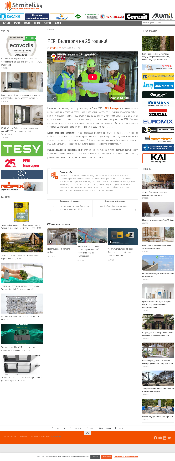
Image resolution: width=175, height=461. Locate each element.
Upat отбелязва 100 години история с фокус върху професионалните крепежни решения (156, 304)
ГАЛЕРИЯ (47, 23)
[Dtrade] (158, 133)
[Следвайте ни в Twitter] (169, 438)
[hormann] (158, 106)
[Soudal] (158, 115)
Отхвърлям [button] (107, 457)
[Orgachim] (158, 98)
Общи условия (105, 428)
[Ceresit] (137, 19)
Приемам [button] (95, 457)
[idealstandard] (22, 179)
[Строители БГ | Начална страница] (23, 6)
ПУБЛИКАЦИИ (150, 30)
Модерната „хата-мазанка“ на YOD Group (158, 220)
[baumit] (158, 70)
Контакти (119, 428)
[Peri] (22, 167)
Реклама (90, 428)
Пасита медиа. (56, 436)
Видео (50, 29)
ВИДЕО (37, 23)
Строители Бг (55, 48)
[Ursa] (37, 19)
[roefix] (22, 190)
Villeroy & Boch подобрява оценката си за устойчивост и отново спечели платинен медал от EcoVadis (21, 61)
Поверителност (58, 428)
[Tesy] (22, 156)
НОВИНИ (27, 23)
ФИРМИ (58, 23)
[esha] (87, 19)
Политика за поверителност (126, 457)
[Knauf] (158, 88)
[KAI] (158, 162)
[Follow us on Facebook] (155, 438)
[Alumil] (162, 19)
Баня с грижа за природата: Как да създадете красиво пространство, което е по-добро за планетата (156, 57)
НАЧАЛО (6, 23)
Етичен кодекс (76, 428)
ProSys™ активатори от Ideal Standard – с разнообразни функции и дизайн (120, 252)
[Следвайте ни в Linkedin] (165, 438)
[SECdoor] (158, 141)
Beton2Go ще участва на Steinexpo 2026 (157, 417)
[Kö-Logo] (62, 19)
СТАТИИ (17, 23)
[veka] (158, 150)
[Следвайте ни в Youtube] (160, 438)
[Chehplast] (112, 19)
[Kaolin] (12, 19)
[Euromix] (158, 124)
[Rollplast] (158, 79)
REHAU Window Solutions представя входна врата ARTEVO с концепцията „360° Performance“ (19, 131)
